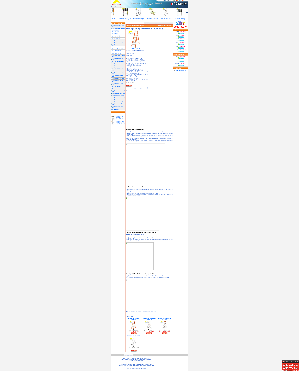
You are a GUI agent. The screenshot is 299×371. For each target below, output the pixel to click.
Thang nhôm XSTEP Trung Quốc (117, 87)
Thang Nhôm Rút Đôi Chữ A (117, 48)
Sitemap (118, 6)
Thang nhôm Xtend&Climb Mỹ (118, 97)
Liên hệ (122, 6)
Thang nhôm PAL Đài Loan (117, 67)
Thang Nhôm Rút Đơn (116, 47)
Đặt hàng (129, 85)
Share (156, 23)
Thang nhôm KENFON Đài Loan (117, 69)
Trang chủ (113, 6)
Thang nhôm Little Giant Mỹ (117, 99)
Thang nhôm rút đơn (115, 30)
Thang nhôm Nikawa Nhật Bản (118, 28)
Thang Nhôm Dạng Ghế (116, 50)
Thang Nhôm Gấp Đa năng (117, 53)
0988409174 (180, 26)
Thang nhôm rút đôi (115, 31)
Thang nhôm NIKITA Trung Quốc (117, 81)
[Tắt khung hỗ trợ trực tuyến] (298, 360)
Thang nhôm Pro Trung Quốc (118, 78)
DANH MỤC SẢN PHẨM (116, 23)
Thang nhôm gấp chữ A (116, 36)
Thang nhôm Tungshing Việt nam (117, 103)
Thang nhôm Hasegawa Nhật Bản (118, 26)
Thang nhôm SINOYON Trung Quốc (118, 90)
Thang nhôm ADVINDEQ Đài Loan (118, 73)
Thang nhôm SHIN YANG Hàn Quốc (118, 56)
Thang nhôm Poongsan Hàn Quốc (117, 59)
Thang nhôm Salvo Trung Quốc (118, 93)
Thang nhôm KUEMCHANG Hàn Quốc (118, 62)
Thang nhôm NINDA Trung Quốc (117, 84)
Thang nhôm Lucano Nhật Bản (118, 40)
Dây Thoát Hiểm (115, 109)
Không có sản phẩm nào (181, 70)
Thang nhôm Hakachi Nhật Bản (118, 42)
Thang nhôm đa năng (116, 35)
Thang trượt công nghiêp (116, 38)
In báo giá (161, 25)
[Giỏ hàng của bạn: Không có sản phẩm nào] (174, 70)
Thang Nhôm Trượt (115, 52)
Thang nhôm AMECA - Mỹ (117, 101)
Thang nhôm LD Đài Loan (117, 65)
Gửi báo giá (168, 25)
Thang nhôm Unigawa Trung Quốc (118, 76)
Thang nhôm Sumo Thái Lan (118, 95)
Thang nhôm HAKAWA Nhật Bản (118, 45)
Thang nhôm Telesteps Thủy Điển (117, 107)
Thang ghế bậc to (115, 33)
